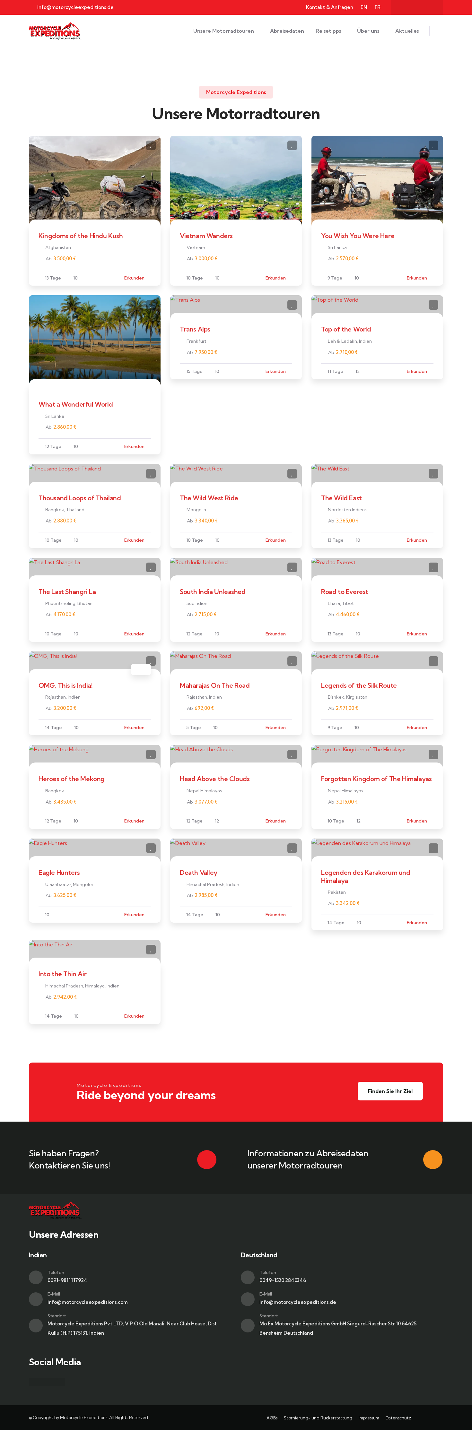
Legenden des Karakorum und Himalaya (365, 876)
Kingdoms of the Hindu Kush (81, 236)
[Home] (55, 31)
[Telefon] (36, 1277)
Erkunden (134, 278)
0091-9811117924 (67, 1280)
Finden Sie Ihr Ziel (390, 1091)
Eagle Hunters (59, 872)
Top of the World (346, 329)
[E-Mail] (36, 1299)
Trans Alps (195, 329)
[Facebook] (404, 7)
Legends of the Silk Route (359, 685)
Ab (49, 259)
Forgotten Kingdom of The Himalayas (376, 779)
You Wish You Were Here (357, 236)
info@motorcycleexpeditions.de (297, 1302)
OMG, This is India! (65, 685)
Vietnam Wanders (206, 236)
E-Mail (54, 1294)
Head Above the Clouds (215, 779)
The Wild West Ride (209, 498)
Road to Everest (344, 592)
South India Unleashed (213, 592)
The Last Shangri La (67, 592)
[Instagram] (417, 7)
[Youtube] (429, 7)
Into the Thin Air (62, 974)
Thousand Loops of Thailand (80, 498)
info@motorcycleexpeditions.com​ (88, 1302)
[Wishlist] (151, 145)
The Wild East (341, 498)
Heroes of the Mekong (72, 779)
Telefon (56, 1272)
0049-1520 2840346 (282, 1280)
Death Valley (198, 872)
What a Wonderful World (76, 404)
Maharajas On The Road (215, 685)
